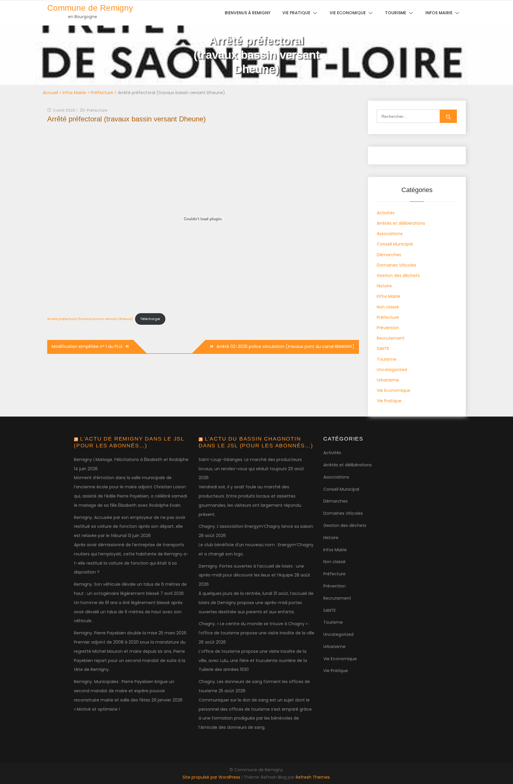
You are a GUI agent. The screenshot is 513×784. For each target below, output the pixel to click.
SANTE (383, 348)
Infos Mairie (74, 93)
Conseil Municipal (395, 244)
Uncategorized (392, 370)
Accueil (50, 93)
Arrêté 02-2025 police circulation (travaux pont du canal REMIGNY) (285, 346)
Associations (390, 234)
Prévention (388, 328)
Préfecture (102, 93)
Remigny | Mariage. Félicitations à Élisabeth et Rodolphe (131, 460)
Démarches (389, 255)
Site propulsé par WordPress (212, 777)
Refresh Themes (313, 777)
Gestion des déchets (398, 275)
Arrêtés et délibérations (401, 223)
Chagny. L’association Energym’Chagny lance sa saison (256, 526)
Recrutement (391, 338)
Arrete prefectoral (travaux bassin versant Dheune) (90, 318)
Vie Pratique (389, 401)
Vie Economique (393, 390)
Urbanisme (388, 380)
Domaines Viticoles (396, 265)
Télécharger (150, 318)
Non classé (388, 307)
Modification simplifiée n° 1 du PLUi (87, 346)
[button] (500, 8)
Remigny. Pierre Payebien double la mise (115, 633)
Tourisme (386, 359)
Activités (386, 213)
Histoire (384, 286)
